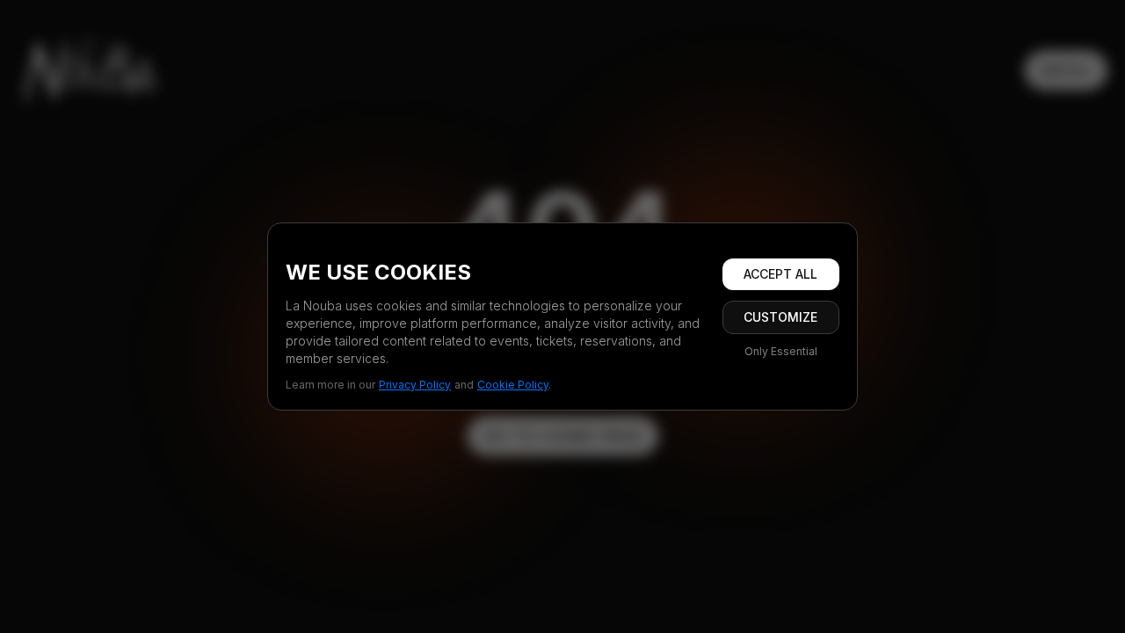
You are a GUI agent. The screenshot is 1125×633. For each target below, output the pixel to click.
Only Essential (780, 351)
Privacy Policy (415, 384)
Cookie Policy (512, 384)
